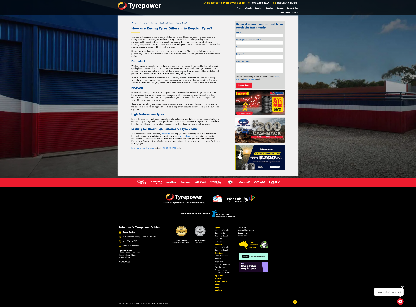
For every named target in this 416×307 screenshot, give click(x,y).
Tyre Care (218, 239)
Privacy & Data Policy (131, 303)
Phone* (248, 39)
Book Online (292, 8)
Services (258, 8)
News (287, 12)
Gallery (295, 12)
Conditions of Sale (144, 303)
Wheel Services (221, 270)
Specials (269, 8)
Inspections (219, 261)
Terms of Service (250, 79)
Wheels (248, 8)
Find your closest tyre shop (142, 148)
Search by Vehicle (222, 230)
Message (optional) (243, 61)
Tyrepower (166, 133)
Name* (239, 32)
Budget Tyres (243, 233)
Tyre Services (220, 267)
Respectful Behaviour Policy (159, 303)
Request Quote (243, 85)
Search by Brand (221, 236)
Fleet (282, 12)
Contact (280, 8)
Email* (238, 47)
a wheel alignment (185, 136)
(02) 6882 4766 (260, 3)
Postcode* (240, 54)
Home (135, 23)
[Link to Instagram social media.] (295, 302)
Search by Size (220, 233)
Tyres (239, 8)
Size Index (242, 227)
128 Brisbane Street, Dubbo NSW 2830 (140, 237)
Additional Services (222, 273)
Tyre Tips (218, 241)
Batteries (218, 258)
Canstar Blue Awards (246, 230)
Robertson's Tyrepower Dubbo (225, 3)
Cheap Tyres (242, 236)
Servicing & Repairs (222, 264)
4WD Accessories (221, 256)
